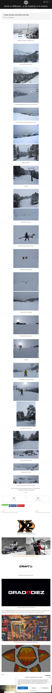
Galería (13, 17)
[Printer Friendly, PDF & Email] (5, 504)
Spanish (8, 691)
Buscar (3, 674)
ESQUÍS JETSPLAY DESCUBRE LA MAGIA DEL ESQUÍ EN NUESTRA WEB (26, 556)
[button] (49, 677)
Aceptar (22, 688)
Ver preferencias (44, 688)
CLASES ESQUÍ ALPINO (26, 657)
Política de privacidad (33, 690)
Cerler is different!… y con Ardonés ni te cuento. (26, 6)
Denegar (34, 688)
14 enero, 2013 (7, 17)
